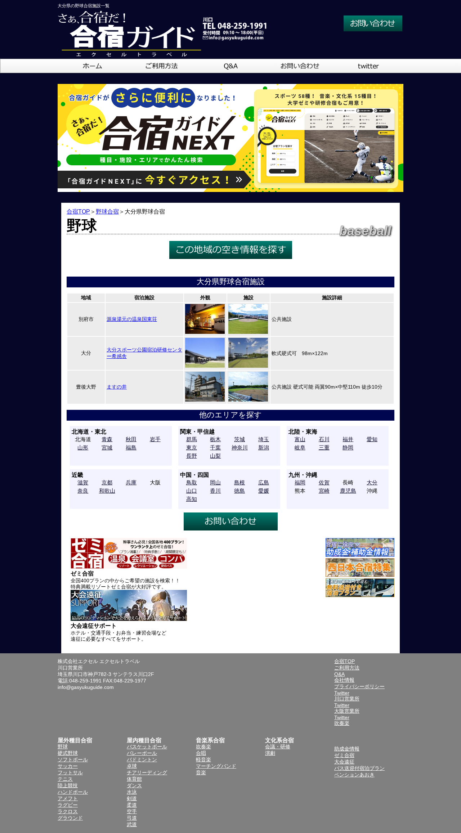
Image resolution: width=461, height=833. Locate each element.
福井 (348, 439)
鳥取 (191, 482)
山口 (191, 491)
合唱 (201, 753)
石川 (324, 439)
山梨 (215, 456)
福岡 (300, 482)
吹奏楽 (203, 746)
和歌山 (107, 491)
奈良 (82, 491)
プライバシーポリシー (359, 686)
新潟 (263, 447)
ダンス (134, 785)
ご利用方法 (346, 668)
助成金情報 (346, 749)
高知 (191, 499)
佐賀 (324, 482)
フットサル (70, 772)
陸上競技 (68, 785)
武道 (132, 824)
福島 (131, 447)
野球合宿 (107, 212)
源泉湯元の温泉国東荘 (132, 319)
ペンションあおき (354, 775)
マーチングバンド (216, 766)
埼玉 (263, 439)
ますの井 (117, 387)
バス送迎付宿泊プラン (359, 768)
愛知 (372, 439)
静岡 (348, 447)
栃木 (215, 439)
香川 (215, 491)
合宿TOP (78, 212)
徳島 (239, 491)
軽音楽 (203, 759)
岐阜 (300, 447)
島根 (239, 482)
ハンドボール (73, 792)
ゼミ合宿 (344, 755)
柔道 (132, 805)
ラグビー (68, 805)
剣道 (132, 798)
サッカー (68, 766)
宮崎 (324, 491)
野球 (63, 746)
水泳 (132, 792)
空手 (132, 811)
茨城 (239, 439)
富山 (300, 439)
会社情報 (344, 680)
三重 (324, 447)
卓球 (132, 766)
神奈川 (240, 447)
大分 (372, 482)
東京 (191, 447)
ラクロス (68, 811)
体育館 (134, 779)
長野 (191, 456)
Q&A (339, 674)
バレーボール (142, 753)
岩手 (155, 439)
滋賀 (82, 482)
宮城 (107, 447)
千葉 (215, 447)
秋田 (131, 439)
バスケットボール (147, 746)
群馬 (191, 439)
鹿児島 (348, 491)
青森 (107, 439)
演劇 (270, 753)
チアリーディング (147, 772)
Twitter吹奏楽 (341, 720)
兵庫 (131, 482)
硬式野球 (68, 753)
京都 (107, 482)
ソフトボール (73, 759)
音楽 (201, 772)
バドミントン (142, 759)
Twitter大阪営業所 (346, 708)
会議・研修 (277, 746)
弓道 (132, 818)
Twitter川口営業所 (346, 696)
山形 (82, 447)
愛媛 (263, 491)
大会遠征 (344, 762)
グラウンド (70, 818)
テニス (65, 779)
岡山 (215, 482)
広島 (263, 482)
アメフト (68, 798)
